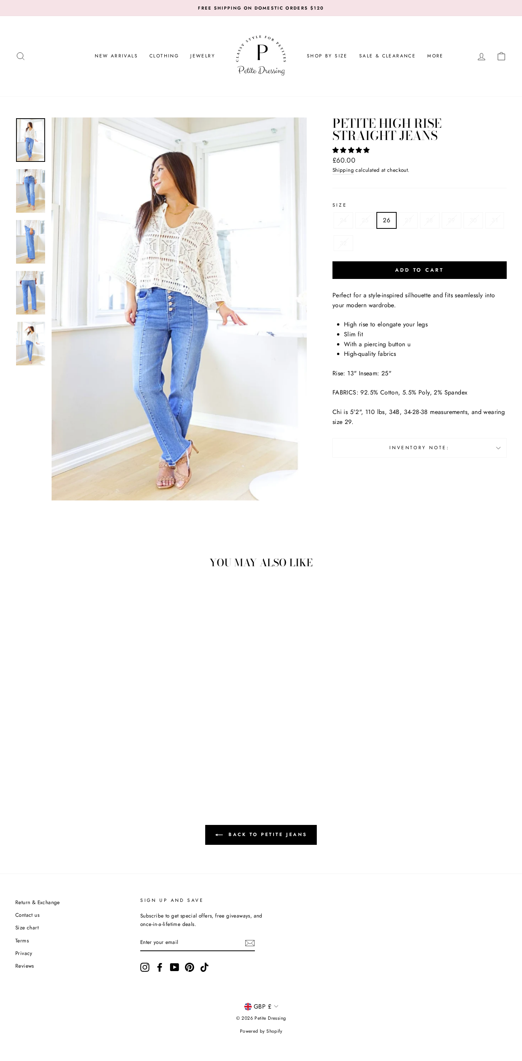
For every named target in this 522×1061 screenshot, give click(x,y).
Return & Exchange (37, 902)
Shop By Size (327, 55)
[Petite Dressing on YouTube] (174, 967)
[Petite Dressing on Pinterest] (189, 967)
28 (429, 220)
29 (451, 220)
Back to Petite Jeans (266, 834)
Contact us (27, 915)
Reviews (24, 966)
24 (343, 220)
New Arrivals (116, 55)
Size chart (27, 927)
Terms (22, 940)
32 (343, 243)
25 (365, 220)
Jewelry (202, 55)
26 (386, 220)
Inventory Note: (419, 447)
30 (473, 220)
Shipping (343, 170)
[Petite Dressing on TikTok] (204, 967)
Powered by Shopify (261, 1031)
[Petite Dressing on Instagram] (144, 967)
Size (339, 205)
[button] (352, 150)
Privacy (23, 953)
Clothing (164, 55)
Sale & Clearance (387, 55)
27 (408, 220)
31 (494, 220)
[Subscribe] (250, 943)
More (435, 55)
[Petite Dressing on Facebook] (159, 967)
